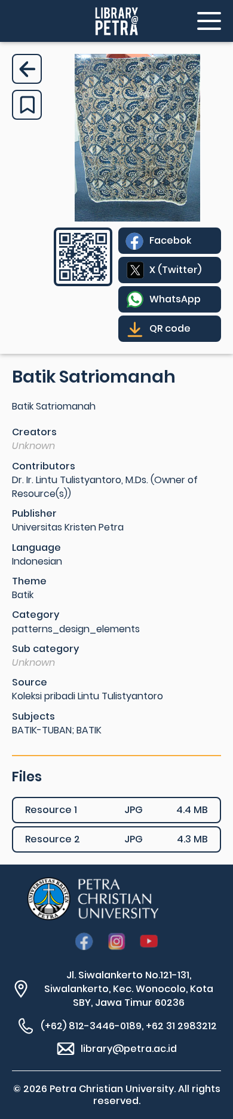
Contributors (43, 466)
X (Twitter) (175, 270)
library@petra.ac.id (129, 1049)
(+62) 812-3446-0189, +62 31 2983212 (129, 1026)
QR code (170, 328)
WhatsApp (175, 299)
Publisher (34, 513)
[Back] (27, 69)
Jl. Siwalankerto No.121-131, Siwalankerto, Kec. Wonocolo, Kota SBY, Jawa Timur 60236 (128, 988)
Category (35, 614)
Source (29, 682)
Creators (34, 432)
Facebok (170, 240)
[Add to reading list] (27, 105)
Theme (29, 581)
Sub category (45, 649)
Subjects (33, 716)
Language (36, 547)
